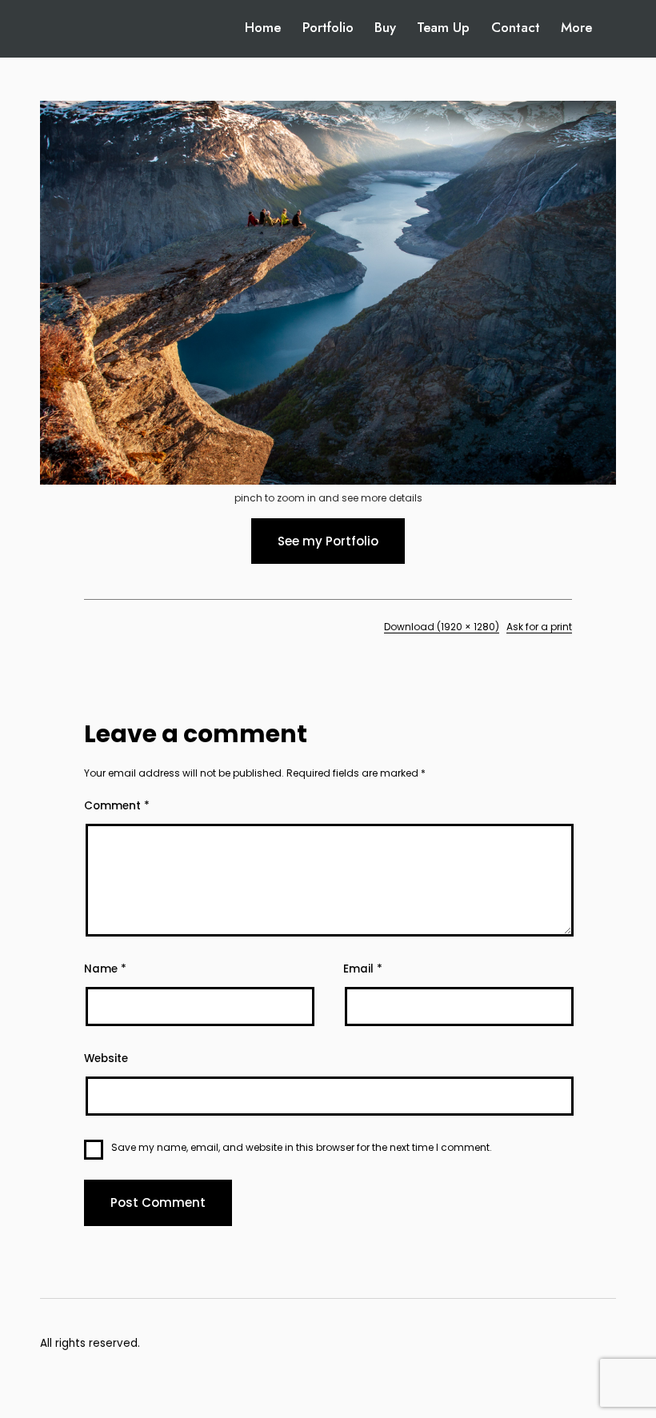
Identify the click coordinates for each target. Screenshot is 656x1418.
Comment (117, 805)
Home (263, 27)
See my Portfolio (328, 541)
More (576, 27)
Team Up (443, 27)
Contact (515, 27)
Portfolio (328, 27)
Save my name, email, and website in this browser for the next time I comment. (301, 1147)
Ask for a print (539, 626)
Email (362, 969)
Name (105, 969)
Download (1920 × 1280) (441, 626)
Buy (385, 27)
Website (106, 1058)
